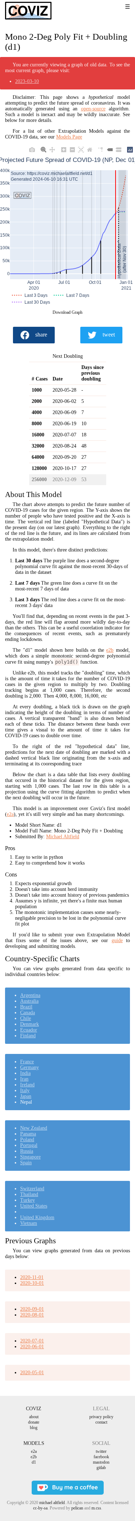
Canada (27, 1012)
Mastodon (101, 1462)
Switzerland (32, 1188)
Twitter (101, 1451)
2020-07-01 (32, 1341)
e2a (10, 814)
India (25, 1073)
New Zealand (33, 1128)
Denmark (29, 1024)
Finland (28, 1035)
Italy (25, 1090)
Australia (29, 1001)
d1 (34, 1462)
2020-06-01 (32, 1346)
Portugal (28, 1145)
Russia (26, 1151)
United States (33, 1206)
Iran (24, 1079)
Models (33, 1443)
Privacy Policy (101, 1416)
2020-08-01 (32, 1315)
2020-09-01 (32, 1309)
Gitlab (101, 1467)
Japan (25, 1096)
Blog (33, 1427)
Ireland (27, 1084)
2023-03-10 (27, 81)
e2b (109, 650)
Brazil (26, 1007)
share (41, 334)
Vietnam (28, 1223)
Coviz (33, 1408)
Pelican (77, 1508)
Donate (33, 1422)
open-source (93, 108)
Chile (25, 1018)
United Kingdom (37, 1217)
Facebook (101, 1456)
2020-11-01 (32, 1277)
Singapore (30, 1157)
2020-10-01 (32, 1283)
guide (117, 940)
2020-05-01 (32, 1372)
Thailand (29, 1194)
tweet (109, 334)
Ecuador (28, 1030)
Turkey (27, 1200)
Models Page (69, 137)
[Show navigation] (118, 7)
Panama (28, 1134)
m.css (96, 1508)
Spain (26, 1162)
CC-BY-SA (40, 1508)
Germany (29, 1067)
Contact (101, 1422)
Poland (27, 1139)
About (34, 1416)
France (27, 1061)
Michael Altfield (62, 836)
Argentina (30, 995)
